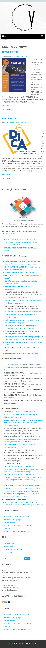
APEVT (11, 643)
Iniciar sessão (9, 543)
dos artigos (9, 546)
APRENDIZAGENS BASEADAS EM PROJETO (20, 239)
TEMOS (7, 242)
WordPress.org (9, 552)
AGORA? (16, 245)
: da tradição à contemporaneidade (21, 411)
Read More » (6, 105)
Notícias (24, 56)
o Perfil (12, 242)
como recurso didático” (17, 297)
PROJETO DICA (10, 118)
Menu (4, 36)
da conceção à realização (23, 312)
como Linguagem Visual (21, 353)
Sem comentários (16, 56)
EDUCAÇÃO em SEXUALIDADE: (17, 337)
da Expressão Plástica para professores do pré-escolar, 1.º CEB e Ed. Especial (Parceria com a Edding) (24, 477)
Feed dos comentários (13, 549)
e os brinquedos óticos (19, 272)
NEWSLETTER (10, 52)
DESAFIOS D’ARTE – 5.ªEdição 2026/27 (18, 531)
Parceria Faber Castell (19, 496)
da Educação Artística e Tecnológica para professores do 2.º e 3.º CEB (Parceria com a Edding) (23, 469)
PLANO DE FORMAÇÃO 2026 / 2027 (17, 517)
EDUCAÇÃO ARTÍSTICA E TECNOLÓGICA (20, 491)
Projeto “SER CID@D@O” (13, 520)
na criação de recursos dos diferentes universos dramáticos (23, 422)
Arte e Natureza (9, 523)
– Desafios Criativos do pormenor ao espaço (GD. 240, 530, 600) (22, 493)
